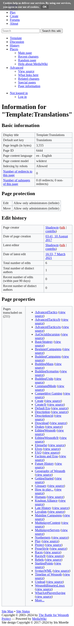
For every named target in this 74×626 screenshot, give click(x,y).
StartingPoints (44, 563)
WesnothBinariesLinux (50, 585)
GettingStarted (44, 478)
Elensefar (41, 445)
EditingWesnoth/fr (47, 437)
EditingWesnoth (45, 430)
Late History (43, 508)
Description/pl (44, 415)
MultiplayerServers (47, 530)
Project (39, 545)
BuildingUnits (44, 378)
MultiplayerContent (47, 522)
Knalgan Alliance (46, 500)
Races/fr (40, 556)
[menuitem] (25, 53)
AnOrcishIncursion (47, 334)
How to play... (44, 489)
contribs (50, 231)
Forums (15, 20)
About (14, 23)
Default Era (42, 408)
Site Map (7, 611)
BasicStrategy (44, 341)
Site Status (23, 611)
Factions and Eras (46, 456)
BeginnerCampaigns (48, 349)
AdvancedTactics (46, 312)
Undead (40, 582)
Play (13, 12)
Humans (40, 497)
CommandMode (45, 386)
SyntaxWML (43, 570)
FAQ (38, 452)
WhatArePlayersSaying (50, 593)
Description (42, 412)
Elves (38, 449)
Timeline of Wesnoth (48, 574)
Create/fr (40, 404)
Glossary (40, 486)
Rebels (39, 559)
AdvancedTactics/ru (48, 327)
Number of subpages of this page (16, 182)
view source (53, 401)
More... (39, 600)
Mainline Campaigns (48, 515)
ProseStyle (42, 548)
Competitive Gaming (48, 393)
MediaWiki (39, 618)
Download (42, 423)
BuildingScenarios (47, 371)
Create (14, 16)
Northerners (42, 537)
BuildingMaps (44, 364)
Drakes (39, 426)
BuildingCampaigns (48, 356)
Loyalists (41, 511)
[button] (16, 38)
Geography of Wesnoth (50, 471)
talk (62, 227)
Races (39, 552)
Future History (44, 463)
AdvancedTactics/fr (47, 319)
